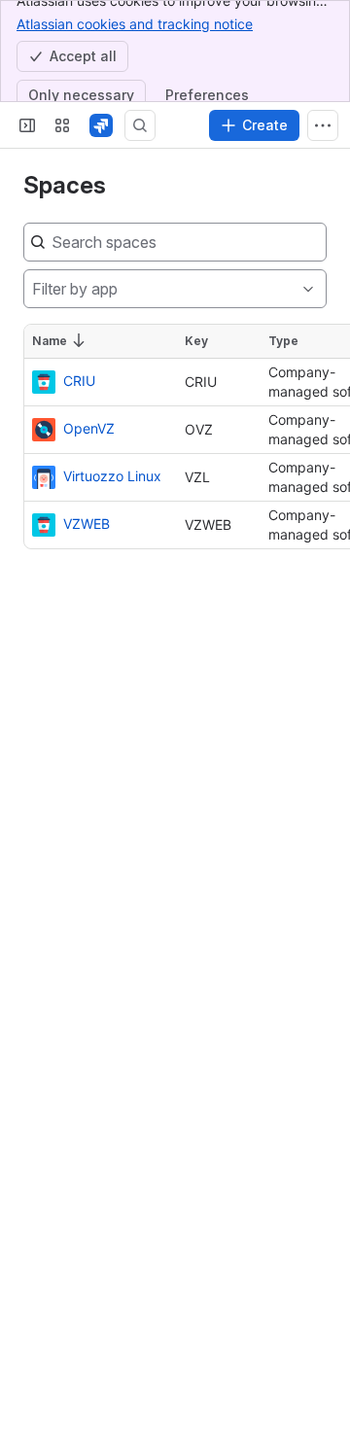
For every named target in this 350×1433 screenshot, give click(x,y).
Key (196, 340)
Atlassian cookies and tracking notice (135, 24)
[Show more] (322, 125)
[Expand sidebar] (27, 125)
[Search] (140, 125)
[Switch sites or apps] (62, 125)
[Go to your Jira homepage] (101, 125)
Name (49, 340)
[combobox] (31, 289)
